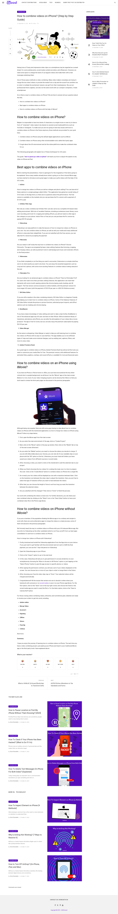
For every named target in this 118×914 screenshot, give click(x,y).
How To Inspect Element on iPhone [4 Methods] (24, 806)
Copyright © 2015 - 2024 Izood (59, 910)
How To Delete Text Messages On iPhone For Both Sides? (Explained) (25, 770)
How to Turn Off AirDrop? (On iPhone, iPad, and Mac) (23, 865)
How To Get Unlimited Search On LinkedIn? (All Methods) (100, 73)
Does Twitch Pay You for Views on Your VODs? (99, 44)
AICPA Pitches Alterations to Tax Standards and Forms (62, 684)
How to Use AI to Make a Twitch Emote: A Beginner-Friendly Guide (99, 29)
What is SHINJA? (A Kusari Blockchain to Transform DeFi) (31, 684)
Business (58, 2)
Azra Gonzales (42, 57)
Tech (50, 2)
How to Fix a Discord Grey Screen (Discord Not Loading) (100, 63)
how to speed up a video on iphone (35, 156)
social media (44, 583)
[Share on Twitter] (10, 44)
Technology (21, 11)
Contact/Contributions (29, 2)
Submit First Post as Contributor (73, 2)
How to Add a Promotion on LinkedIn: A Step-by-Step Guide (100, 83)
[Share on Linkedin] (10, 53)
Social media (43, 2)
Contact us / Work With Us (59, 900)
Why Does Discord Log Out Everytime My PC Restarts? (100, 54)
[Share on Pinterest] (10, 49)
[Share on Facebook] (10, 40)
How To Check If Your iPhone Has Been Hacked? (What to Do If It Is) (24, 740)
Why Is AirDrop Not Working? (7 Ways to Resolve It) (25, 836)
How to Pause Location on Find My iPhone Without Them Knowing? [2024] (24, 711)
